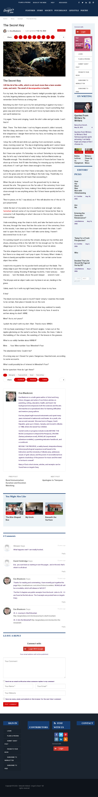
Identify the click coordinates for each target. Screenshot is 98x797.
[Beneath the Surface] (54, 508)
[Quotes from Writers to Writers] (83, 107)
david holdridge (20, 561)
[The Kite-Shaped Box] (14, 508)
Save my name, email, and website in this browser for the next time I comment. (33, 699)
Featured (30, 10)
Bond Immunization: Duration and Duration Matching (16, 483)
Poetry (84, 10)
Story (40, 10)
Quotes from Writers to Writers (81, 118)
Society (49, 10)
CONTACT (87, 723)
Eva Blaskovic (19, 579)
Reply (63, 554)
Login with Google (36, 649)
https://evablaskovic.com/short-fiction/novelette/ (36, 585)
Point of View (40, 375)
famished (7, 211)
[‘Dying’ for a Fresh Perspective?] (86, 233)
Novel (31, 375)
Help (52, 2)
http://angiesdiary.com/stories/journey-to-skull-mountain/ (34, 616)
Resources (63, 2)
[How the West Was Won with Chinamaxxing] (86, 184)
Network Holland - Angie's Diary (29, 786)
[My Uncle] (34, 508)
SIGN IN (12, 723)
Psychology (60, 10)
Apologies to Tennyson (52, 480)
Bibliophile (12, 375)
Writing (78, 111)
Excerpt (61, 30)
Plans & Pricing (24, 2)
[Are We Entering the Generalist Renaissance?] (86, 208)
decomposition (34, 88)
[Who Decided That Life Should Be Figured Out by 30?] (86, 256)
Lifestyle (74, 10)
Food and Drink (22, 375)
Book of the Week (39, 2)
